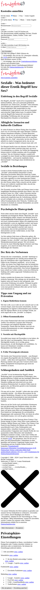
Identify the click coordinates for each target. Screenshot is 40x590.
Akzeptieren (19, 528)
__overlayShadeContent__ (10, 463)
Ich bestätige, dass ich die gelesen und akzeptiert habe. (19, 62)
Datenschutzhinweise (16, 67)
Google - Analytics (18, 578)
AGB (5, 57)
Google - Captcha (18, 563)
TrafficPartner (17, 584)
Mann (15, 16)
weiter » (3, 18)
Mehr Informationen (8, 528)
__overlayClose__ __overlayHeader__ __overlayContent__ (14, 468)
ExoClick (15, 580)
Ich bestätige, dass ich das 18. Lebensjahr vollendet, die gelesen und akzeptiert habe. (19, 56)
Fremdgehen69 (13, 446)
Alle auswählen (8, 552)
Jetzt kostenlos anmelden (9, 78)
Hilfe (25, 450)
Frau (21, 16)
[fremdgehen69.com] (13, 76)
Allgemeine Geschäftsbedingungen (20, 448)
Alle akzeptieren (7, 588)
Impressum (5, 448)
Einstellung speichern (20, 588)
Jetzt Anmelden (6, 51)
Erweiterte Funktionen (20, 570)
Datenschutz (5, 450)
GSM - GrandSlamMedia (21, 582)
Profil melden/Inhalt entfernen (15, 451)
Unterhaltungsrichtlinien (29, 61)
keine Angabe (30, 16)
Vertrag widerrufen (16, 450)
